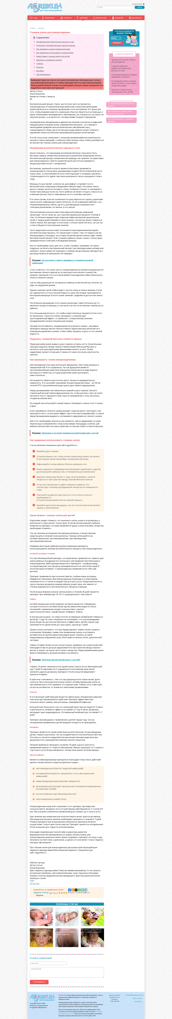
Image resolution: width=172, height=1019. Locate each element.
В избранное (137, 4)
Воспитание (101, 18)
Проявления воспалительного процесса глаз (55, 42)
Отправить (39, 982)
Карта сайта (137, 998)
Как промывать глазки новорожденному (53, 49)
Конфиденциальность (134, 995)
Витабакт (40, 71)
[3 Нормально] (62, 893)
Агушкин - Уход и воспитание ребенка (44, 8)
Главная (32, 28)
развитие (68, 18)
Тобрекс (39, 63)
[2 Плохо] (59, 893)
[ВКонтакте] (69, 890)
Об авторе (34, 883)
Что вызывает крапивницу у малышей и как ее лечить (41, 910)
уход (35, 18)
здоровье (83, 18)
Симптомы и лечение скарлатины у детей (38, 930)
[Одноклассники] (72, 890)
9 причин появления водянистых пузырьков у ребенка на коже (121, 68)
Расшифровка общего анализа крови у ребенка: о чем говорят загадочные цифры (124, 83)
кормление (50, 18)
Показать (117, 43)
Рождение (119, 18)
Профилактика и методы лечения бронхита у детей (91, 910)
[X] (76, 890)
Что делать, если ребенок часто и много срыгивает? (91, 930)
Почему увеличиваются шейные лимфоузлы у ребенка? (124, 76)
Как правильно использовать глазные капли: (55, 52)
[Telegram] (85, 890)
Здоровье (41, 28)
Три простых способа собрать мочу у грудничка (123, 61)
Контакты (138, 1002)
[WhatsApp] (79, 890)
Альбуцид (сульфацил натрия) (49, 60)
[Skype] (82, 890)
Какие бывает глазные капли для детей (53, 56)
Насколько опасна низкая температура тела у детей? (122, 91)
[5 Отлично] (66, 893)
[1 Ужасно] (54, 893)
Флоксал (39, 67)
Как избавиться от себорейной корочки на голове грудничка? (64, 931)
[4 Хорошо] (64, 893)
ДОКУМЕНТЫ (137, 18)
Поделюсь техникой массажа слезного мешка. (55, 45)
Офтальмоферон (43, 74)
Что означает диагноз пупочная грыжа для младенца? (64, 911)
